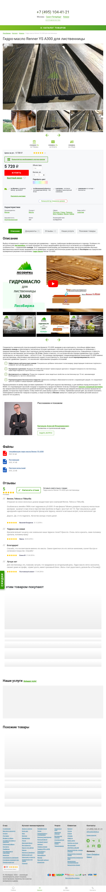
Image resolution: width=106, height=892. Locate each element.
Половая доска (42, 828)
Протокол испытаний (17, 468)
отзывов (69, 779)
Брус (55, 214)
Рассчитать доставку (18, 196)
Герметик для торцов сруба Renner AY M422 (26, 631)
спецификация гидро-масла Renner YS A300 (26, 451)
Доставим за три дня (39, 654)
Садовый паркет (42, 842)
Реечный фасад (42, 839)
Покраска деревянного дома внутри (53, 709)
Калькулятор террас (73, 865)
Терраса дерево (42, 846)
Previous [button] (47, 134)
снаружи (80, 212)
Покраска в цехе (57, 829)
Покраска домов (57, 843)
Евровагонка (26, 838)
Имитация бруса (27, 843)
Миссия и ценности (9, 831)
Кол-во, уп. (37, 172)
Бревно (60, 214)
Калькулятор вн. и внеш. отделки (75, 851)
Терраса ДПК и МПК (43, 849)
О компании (7, 828)
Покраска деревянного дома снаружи (19, 709)
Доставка (6, 836)
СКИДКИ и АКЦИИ (73, 847)
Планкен (25, 863)
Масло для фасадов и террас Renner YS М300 (77, 771)
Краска (24, 850)
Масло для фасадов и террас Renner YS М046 (26, 771)
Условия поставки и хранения (9, 841)
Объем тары (37, 165)
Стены (62, 212)
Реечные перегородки (44, 837)
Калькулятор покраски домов (53, 201)
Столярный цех (59, 840)
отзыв (18, 639)
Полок (39, 831)
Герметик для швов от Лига (68, 631)
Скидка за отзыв (72, 843)
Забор (71, 214)
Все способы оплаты (72, 878)
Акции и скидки (27, 828)
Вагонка (24, 836)
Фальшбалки (41, 855)
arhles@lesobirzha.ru (93, 831)
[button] (47, 339)
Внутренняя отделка (58, 837)
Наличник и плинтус (28, 857)
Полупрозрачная (10, 220)
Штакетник (40, 862)
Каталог (69, 828)
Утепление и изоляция (41, 852)
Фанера (39, 857)
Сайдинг (40, 844)
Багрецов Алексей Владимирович (53, 426)
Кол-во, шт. (22, 643)
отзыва (18, 779)
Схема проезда (91, 835)
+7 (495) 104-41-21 (53, 12)
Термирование (59, 846)
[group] (53, 76)
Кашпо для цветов (28, 847)
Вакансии (6, 855)
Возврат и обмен (8, 838)
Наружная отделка (57, 833)
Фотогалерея (71, 845)
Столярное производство (11, 860)
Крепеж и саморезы (28, 852)
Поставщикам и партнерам (8, 852)
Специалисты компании (10, 857)
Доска (24, 840)
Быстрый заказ (14, 178)
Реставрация (14, 460)
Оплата (5, 833)
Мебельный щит (27, 855)
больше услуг (30, 681)
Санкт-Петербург (93, 854)
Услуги (69, 831)
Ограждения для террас (27, 860)
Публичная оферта (8, 844)
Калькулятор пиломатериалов (72, 862)
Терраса (69, 212)
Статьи (69, 833)
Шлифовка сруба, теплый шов (83, 709)
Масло (31, 212)
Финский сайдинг (43, 860)
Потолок (56, 212)
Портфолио (6, 849)
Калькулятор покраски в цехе (75, 858)
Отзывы (70, 836)
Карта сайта (71, 840)
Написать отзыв (30, 490)
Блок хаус (25, 831)
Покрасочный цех (8, 862)
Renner (7, 212)
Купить (16, 173)
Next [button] (58, 134)
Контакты (6, 846)
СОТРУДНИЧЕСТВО (53, 20)
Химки (89, 857)
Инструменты (26, 845)
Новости (70, 838)
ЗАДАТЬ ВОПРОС (45, 433)
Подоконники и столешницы (42, 834)
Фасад (66, 214)
